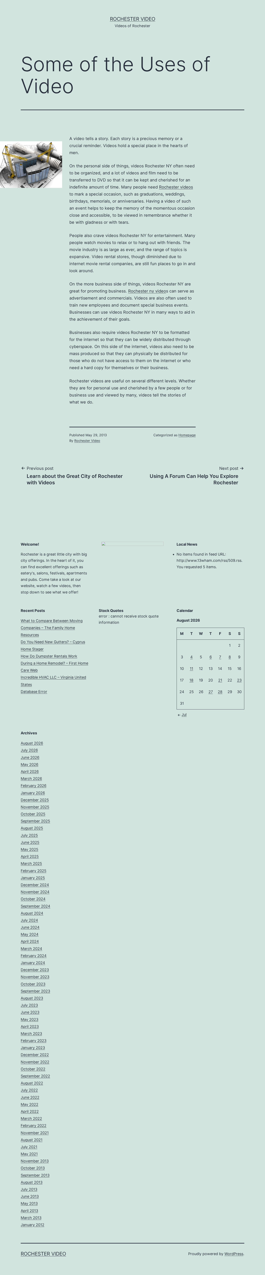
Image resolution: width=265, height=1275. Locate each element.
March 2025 (31, 863)
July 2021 (29, 1147)
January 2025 (33, 878)
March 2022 (31, 1118)
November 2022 (35, 1062)
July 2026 (29, 750)
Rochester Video (132, 19)
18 (191, 680)
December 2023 (35, 970)
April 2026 (30, 771)
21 (220, 680)
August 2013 (31, 1182)
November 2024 (35, 892)
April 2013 (29, 1211)
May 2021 (29, 1154)
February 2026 (33, 785)
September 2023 (35, 991)
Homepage (187, 435)
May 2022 (29, 1104)
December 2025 (35, 800)
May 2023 (29, 1019)
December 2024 (35, 885)
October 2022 (33, 1069)
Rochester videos (176, 187)
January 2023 (33, 1047)
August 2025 (32, 828)
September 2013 (35, 1175)
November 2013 (35, 1161)
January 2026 (33, 793)
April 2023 (30, 1026)
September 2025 (35, 821)
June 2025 (30, 842)
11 (191, 668)
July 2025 (29, 835)
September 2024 (35, 906)
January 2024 (33, 963)
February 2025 (33, 871)
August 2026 (32, 743)
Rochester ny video (147, 291)
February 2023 (33, 1040)
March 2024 (31, 948)
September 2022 (35, 1076)
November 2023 (35, 977)
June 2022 (30, 1097)
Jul (184, 714)
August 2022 (32, 1083)
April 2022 (30, 1111)
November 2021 (35, 1133)
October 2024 (33, 899)
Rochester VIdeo (87, 441)
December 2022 (35, 1055)
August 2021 (31, 1140)
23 (239, 680)
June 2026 (30, 757)
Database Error (34, 691)
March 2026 (31, 778)
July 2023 (29, 1005)
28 (220, 692)
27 (210, 692)
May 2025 (29, 849)
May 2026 (29, 764)
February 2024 (34, 956)
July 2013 (29, 1189)
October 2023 (33, 984)
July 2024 (29, 920)
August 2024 (32, 913)
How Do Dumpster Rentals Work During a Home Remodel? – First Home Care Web (54, 663)
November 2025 (35, 807)
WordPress (233, 1254)
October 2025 (33, 814)
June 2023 (30, 1012)
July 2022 (29, 1090)
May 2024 (30, 934)
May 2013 (29, 1203)
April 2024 (30, 941)
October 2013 (33, 1168)
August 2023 (32, 998)
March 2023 (31, 1033)
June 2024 (30, 927)
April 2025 (30, 856)
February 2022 (33, 1125)
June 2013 (30, 1196)
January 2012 (32, 1225)
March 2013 (31, 1218)
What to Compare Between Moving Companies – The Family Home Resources (52, 628)
